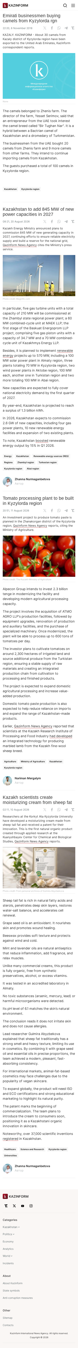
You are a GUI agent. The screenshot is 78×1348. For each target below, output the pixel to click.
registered (10, 1139)
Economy (8, 1241)
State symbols (11, 1290)
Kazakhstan (10, 189)
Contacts (8, 1325)
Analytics (8, 1248)
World (6, 1256)
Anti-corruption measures (18, 1297)
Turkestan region (48, 462)
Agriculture (10, 761)
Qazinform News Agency (20, 245)
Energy (8, 456)
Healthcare (10, 1149)
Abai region (33, 468)
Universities (10, 1155)
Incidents (8, 1263)
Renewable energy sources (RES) (51, 456)
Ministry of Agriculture (33, 761)
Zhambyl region (25, 462)
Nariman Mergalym (28, 778)
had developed (61, 736)
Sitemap (8, 1317)
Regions (8, 462)
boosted (42, 441)
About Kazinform (12, 1283)
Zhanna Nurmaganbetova (32, 479)
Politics (7, 1234)
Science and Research (32, 1149)
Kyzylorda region (30, 189)
